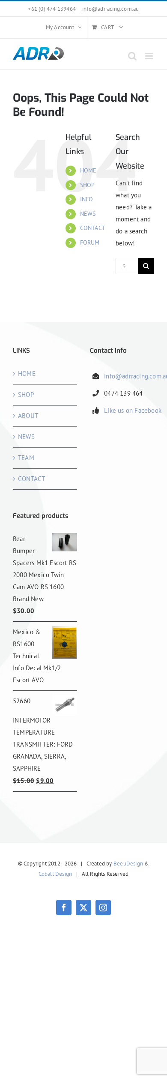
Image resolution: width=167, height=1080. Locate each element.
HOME (88, 170)
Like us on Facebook (132, 410)
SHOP (87, 185)
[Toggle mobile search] (132, 56)
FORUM (90, 242)
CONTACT (92, 228)
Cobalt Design (55, 873)
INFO (86, 199)
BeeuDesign (128, 863)
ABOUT (28, 415)
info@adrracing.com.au (110, 8)
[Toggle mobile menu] (149, 56)
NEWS (88, 214)
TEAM (26, 458)
